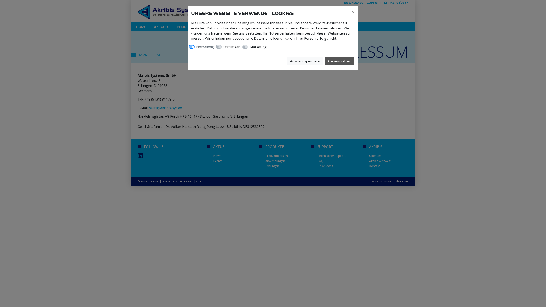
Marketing (258, 47)
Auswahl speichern (305, 61)
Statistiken (231, 47)
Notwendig (205, 47)
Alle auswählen (339, 61)
